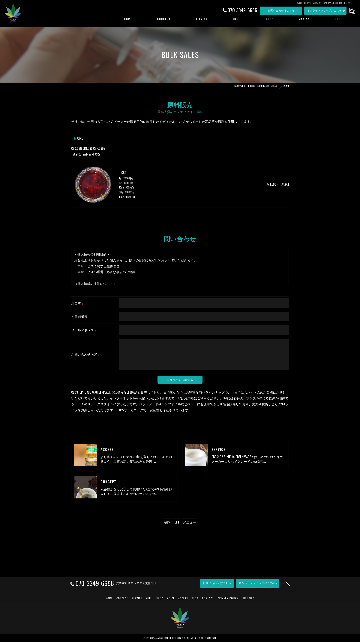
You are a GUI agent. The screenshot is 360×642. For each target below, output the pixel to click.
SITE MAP (248, 598)
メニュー (189, 522)
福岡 (167, 522)
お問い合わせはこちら (281, 10)
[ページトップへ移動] (286, 583)
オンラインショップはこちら (324, 10)
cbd (177, 522)
